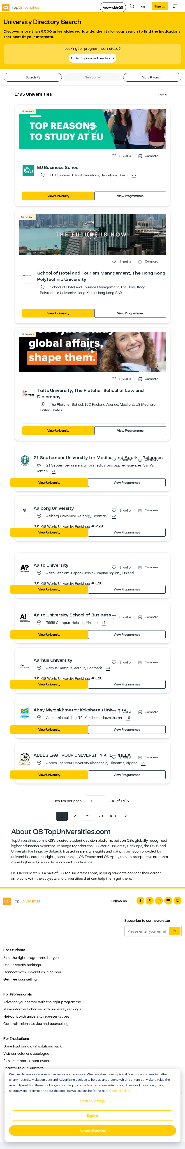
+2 (114, 516)
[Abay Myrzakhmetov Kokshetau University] (25, 713)
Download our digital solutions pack (32, 1046)
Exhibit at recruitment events (27, 1061)
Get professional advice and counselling (36, 1023)
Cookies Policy (119, 1091)
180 (112, 816)
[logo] (20, 6)
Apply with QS (113, 7)
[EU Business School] (28, 170)
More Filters (151, 77)
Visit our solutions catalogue (26, 1053)
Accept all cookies (93, 1130)
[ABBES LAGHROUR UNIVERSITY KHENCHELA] (25, 758)
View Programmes (130, 196)
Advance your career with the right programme (42, 1002)
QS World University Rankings (118, 846)
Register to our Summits (23, 1068)
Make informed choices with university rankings (42, 1009)
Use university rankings (22, 965)
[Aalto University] (25, 568)
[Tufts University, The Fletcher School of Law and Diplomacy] (28, 393)
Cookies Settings (92, 1101)
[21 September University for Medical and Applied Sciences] (25, 460)
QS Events (87, 857)
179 (100, 816)
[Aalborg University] (25, 511)
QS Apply (111, 857)
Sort (160, 95)
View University (58, 196)
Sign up (159, 6)
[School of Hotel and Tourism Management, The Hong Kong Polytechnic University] (28, 276)
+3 (134, 175)
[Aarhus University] (25, 663)
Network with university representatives (36, 1016)
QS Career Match (25, 873)
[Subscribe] (174, 931)
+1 (54, 471)
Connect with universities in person (32, 972)
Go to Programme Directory (91, 58)
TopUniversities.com (27, 840)
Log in (144, 6)
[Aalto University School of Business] (25, 618)
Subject (91, 77)
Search (31, 77)
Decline (92, 1115)
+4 (108, 668)
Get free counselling (20, 979)
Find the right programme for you (31, 957)
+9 (128, 717)
